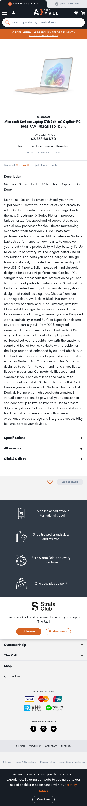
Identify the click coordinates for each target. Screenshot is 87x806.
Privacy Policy (47, 762)
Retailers (6, 762)
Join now (29, 631)
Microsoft (22, 166)
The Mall (20, 746)
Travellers (35, 746)
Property (66, 746)
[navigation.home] (46, 12)
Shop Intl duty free (25, 4)
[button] (5, 13)
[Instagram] (43, 729)
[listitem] (43, 513)
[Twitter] (54, 729)
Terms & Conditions (25, 762)
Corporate (51, 746)
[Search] (7, 22)
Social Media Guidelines (72, 762)
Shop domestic (69, 4)
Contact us (12, 676)
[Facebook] (33, 729)
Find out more (58, 631)
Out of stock (70, 482)
